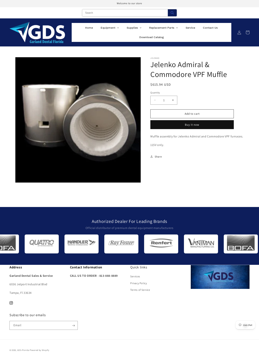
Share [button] (158, 156)
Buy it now (192, 124)
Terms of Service (140, 290)
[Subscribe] (73, 325)
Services (135, 276)
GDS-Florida (23, 350)
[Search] (172, 12)
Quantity (155, 92)
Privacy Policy (138, 283)
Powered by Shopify (39, 350)
